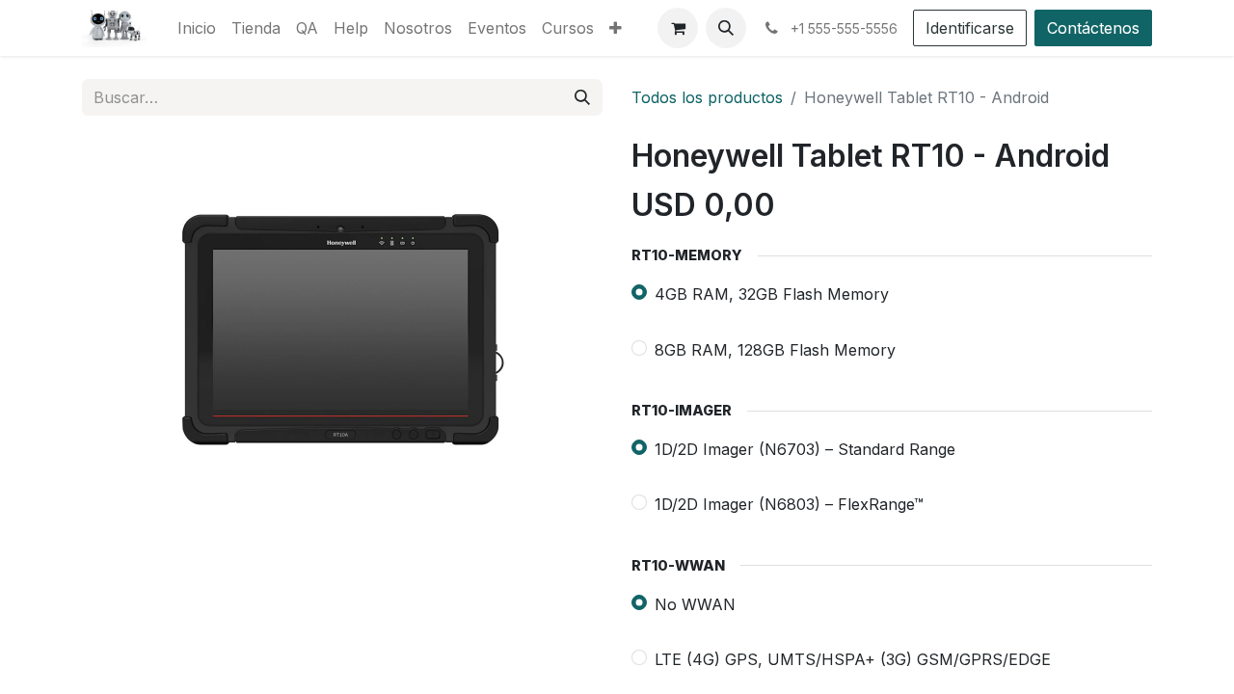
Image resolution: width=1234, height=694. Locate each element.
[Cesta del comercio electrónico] (677, 28)
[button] (726, 28)
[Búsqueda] (582, 97)
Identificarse (970, 28)
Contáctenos (1093, 28)
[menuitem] (197, 28)
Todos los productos (707, 97)
